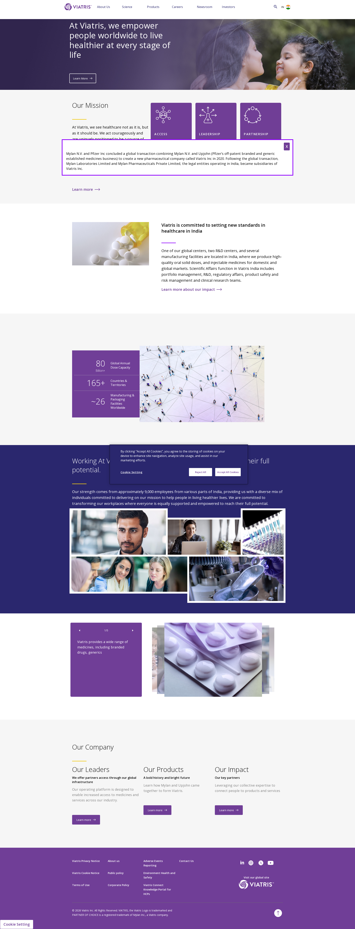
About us (113, 861)
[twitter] (261, 863)
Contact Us (186, 861)
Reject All (200, 472)
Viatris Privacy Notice (86, 861)
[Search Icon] (275, 6)
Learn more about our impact (188, 289)
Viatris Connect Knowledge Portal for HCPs (157, 889)
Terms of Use (80, 885)
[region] (178, 464)
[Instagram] (251, 863)
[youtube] (271, 863)
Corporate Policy (118, 885)
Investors (228, 7)
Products (153, 7)
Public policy (116, 873)
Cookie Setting (17, 924)
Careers (177, 7)
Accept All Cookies (228, 472)
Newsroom (204, 7)
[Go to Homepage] (77, 12)
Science (127, 7)
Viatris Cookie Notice (85, 873)
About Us (103, 7)
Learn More (80, 78)
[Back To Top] (278, 913)
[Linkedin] (242, 863)
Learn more (82, 189)
